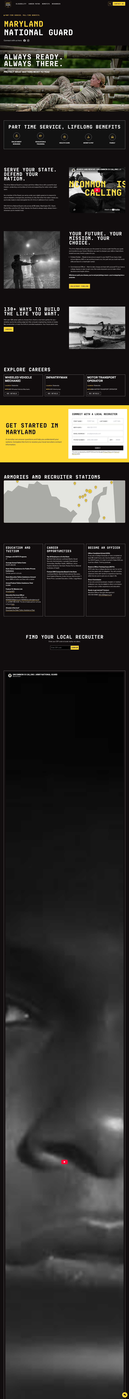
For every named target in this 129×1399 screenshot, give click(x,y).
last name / (104, 421)
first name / (78, 421)
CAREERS (8, 329)
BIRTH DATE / (78, 427)
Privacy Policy (107, 452)
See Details (12, 393)
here (12, 604)
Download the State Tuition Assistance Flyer (20, 610)
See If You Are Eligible (16, 85)
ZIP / (111, 440)
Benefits (46, 4)
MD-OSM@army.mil (105, 595)
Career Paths (34, 4)
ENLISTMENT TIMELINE (79, 286)
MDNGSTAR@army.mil (13, 599)
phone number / (79, 440)
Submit (98, 448)
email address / (79, 433)
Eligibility (21, 4)
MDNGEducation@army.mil (30, 599)
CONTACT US (119, 4)
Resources (56, 4)
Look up (74, 647)
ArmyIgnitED (10, 591)
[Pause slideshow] (123, 105)
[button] (75, 483)
